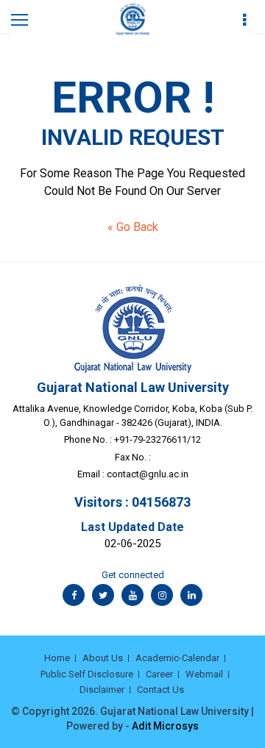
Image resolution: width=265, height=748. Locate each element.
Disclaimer (102, 689)
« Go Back (132, 227)
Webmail (204, 674)
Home (57, 657)
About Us (102, 657)
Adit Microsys (165, 726)
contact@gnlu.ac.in (147, 474)
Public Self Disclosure (86, 674)
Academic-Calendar (177, 657)
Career (159, 674)
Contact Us (160, 689)
